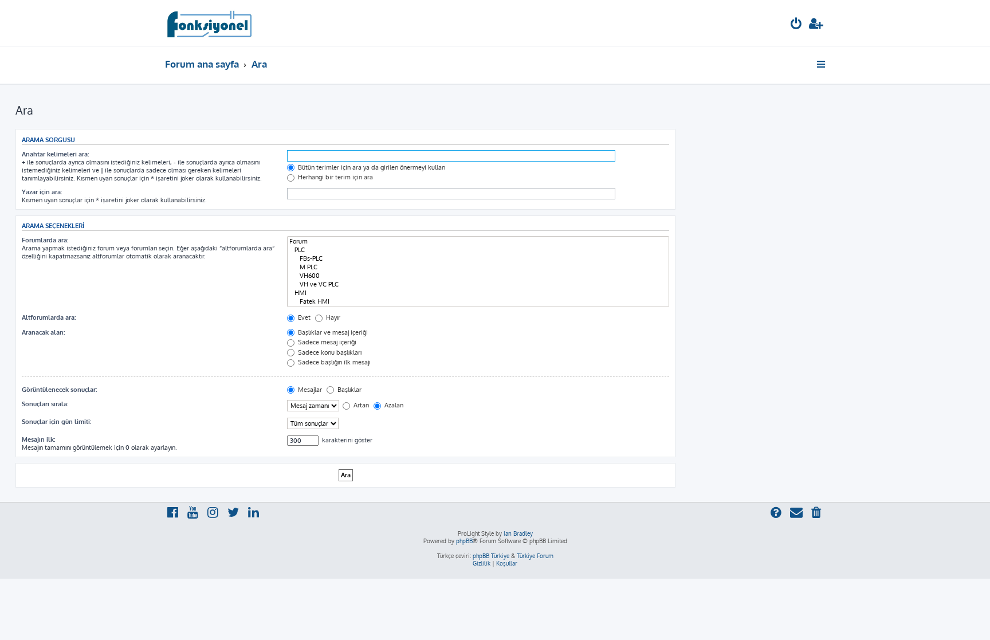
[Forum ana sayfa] (209, 23)
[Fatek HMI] (478, 301)
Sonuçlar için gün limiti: (56, 422)
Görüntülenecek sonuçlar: (59, 390)
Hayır (332, 317)
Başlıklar (349, 390)
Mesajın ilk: (38, 439)
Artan (360, 405)
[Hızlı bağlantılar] (822, 64)
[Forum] (478, 241)
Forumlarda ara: (45, 240)
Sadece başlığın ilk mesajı (333, 362)
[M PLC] (478, 267)
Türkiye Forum (535, 555)
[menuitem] (796, 25)
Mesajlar (309, 390)
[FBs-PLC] (478, 258)
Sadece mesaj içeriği (326, 342)
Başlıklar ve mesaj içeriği (332, 332)
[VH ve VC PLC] (478, 284)
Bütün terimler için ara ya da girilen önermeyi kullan (370, 167)
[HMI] (478, 293)
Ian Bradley (518, 533)
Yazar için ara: (42, 192)
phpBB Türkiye (491, 555)
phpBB (464, 540)
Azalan (393, 405)
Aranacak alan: (43, 332)
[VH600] (478, 276)
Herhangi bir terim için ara (334, 177)
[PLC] (478, 250)
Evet (303, 317)
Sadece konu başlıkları (329, 352)
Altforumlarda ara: (49, 317)
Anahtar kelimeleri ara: (55, 154)
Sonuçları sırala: (45, 404)
